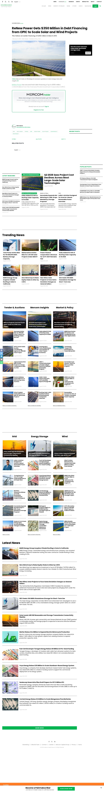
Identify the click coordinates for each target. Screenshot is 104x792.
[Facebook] (2, 2)
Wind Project (16, 133)
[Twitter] (9, 2)
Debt (14, 131)
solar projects (54, 131)
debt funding (20, 131)
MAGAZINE (88, 6)
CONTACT (99, 1)
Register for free (39, 110)
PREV (14, 139)
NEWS (55, 1)
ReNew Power (37, 131)
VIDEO (81, 6)
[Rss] (5, 2)
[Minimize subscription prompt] (101, 787)
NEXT (62, 139)
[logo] (6, 6)
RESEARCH (71, 1)
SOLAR (44, 6)
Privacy (74, 744)
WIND (68, 6)
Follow (14, 79)
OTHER (74, 6)
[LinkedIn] (12, 2)
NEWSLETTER (85, 1)
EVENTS (78, 1)
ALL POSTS (39, 139)
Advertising (25, 744)
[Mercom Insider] (62, 2)
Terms (80, 744)
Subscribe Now (66, 789)
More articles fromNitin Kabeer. (23, 127)
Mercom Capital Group (62, 744)
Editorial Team (35, 744)
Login (95, 6)
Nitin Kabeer (25, 39)
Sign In (47, 106)
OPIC (31, 131)
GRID (49, 6)
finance (26, 131)
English (16, 2)
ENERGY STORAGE (59, 6)
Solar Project (45, 131)
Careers (51, 744)
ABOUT (92, 1)
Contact (44, 744)
